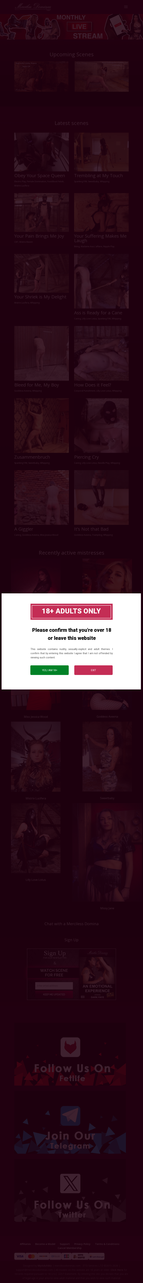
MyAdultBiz (45, 1265)
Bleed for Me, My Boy (36, 385)
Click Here (117, 1269)
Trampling (97, 534)
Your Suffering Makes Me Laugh (100, 238)
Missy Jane (107, 908)
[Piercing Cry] (101, 425)
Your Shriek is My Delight (40, 297)
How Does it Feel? (92, 385)
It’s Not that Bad (91, 529)
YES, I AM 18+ (49, 670)
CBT (16, 241)
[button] (71, 26)
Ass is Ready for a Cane (98, 312)
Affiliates (25, 1244)
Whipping (104, 181)
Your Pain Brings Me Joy (39, 236)
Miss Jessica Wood (49, 534)
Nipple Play (108, 246)
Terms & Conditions (107, 1244)
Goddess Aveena (22, 390)
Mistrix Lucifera (21, 185)
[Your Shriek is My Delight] (41, 273)
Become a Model (45, 1244)
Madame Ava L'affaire (91, 246)
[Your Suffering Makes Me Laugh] (101, 212)
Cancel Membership (70, 1248)
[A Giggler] (41, 497)
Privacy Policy (82, 1244)
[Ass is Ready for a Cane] (101, 281)
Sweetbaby (93, 181)
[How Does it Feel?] (101, 353)
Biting (77, 246)
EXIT (93, 670)
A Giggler (23, 529)
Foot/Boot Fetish (55, 181)
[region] (71, 26)
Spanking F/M (80, 181)
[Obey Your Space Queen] (41, 152)
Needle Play (104, 462)
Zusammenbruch (32, 457)
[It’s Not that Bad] (101, 497)
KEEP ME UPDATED (54, 994)
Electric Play (20, 181)
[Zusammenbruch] (41, 425)
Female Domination (36, 181)
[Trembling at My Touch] (101, 152)
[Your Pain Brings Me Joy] (41, 212)
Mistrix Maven (26, 241)
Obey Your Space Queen (39, 175)
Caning (77, 318)
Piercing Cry (86, 457)
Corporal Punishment (84, 390)
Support (65, 1244)
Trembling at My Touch (98, 175)
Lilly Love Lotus (89, 318)
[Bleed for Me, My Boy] (41, 353)
